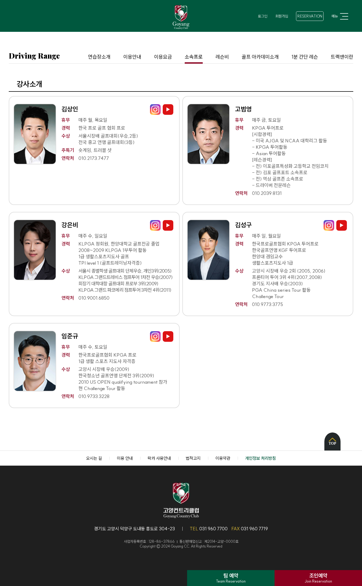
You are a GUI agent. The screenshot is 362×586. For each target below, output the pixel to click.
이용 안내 (125, 458)
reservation (309, 16)
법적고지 (193, 458)
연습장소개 (99, 57)
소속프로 (194, 57)
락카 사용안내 (159, 458)
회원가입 (281, 16)
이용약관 (222, 458)
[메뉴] (343, 16)
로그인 (262, 16)
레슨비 (222, 57)
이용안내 (132, 57)
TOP (332, 443)
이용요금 (163, 57)
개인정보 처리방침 (260, 458)
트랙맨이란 (342, 57)
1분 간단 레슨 (305, 57)
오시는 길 (94, 458)
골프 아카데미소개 (260, 57)
